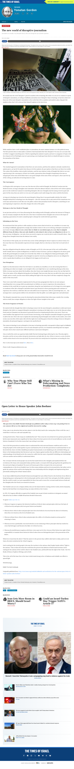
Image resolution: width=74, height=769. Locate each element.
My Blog (16, 21)
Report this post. (5, 47)
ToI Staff (24, 686)
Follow (17, 13)
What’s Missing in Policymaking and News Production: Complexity (56, 383)
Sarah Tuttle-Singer (20, 737)
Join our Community (53, 2)
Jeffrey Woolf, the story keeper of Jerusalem (26, 736)
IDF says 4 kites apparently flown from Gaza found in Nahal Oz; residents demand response (37, 723)
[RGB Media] (38, 763)
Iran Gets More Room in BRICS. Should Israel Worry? (20, 601)
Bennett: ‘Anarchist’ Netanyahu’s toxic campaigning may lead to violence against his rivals (38, 676)
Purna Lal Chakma (46, 605)
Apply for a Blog (67, 21)
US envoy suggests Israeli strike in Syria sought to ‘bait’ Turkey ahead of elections (35, 710)
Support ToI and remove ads (66, 1)
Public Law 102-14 (13, 500)
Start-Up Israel (10, 356)
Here (25, 343)
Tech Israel (6, 372)
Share (5, 41)
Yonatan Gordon (25, 10)
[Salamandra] (50, 762)
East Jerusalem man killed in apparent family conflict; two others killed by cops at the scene (37, 697)
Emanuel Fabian (24, 712)
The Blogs (17, 7)
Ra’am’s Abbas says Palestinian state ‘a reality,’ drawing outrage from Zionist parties (35, 684)
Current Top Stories (38, 626)
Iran (4, 590)
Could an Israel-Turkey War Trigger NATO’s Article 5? (56, 601)
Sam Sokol (18, 686)
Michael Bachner (37, 678)
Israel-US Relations (12, 590)
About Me (23, 21)
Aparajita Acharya (11, 605)
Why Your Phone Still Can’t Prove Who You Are (19, 383)
